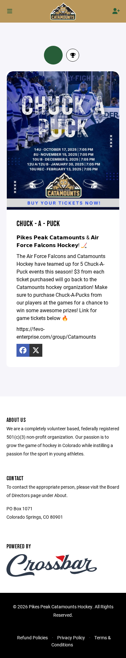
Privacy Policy (71, 637)
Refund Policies (32, 637)
